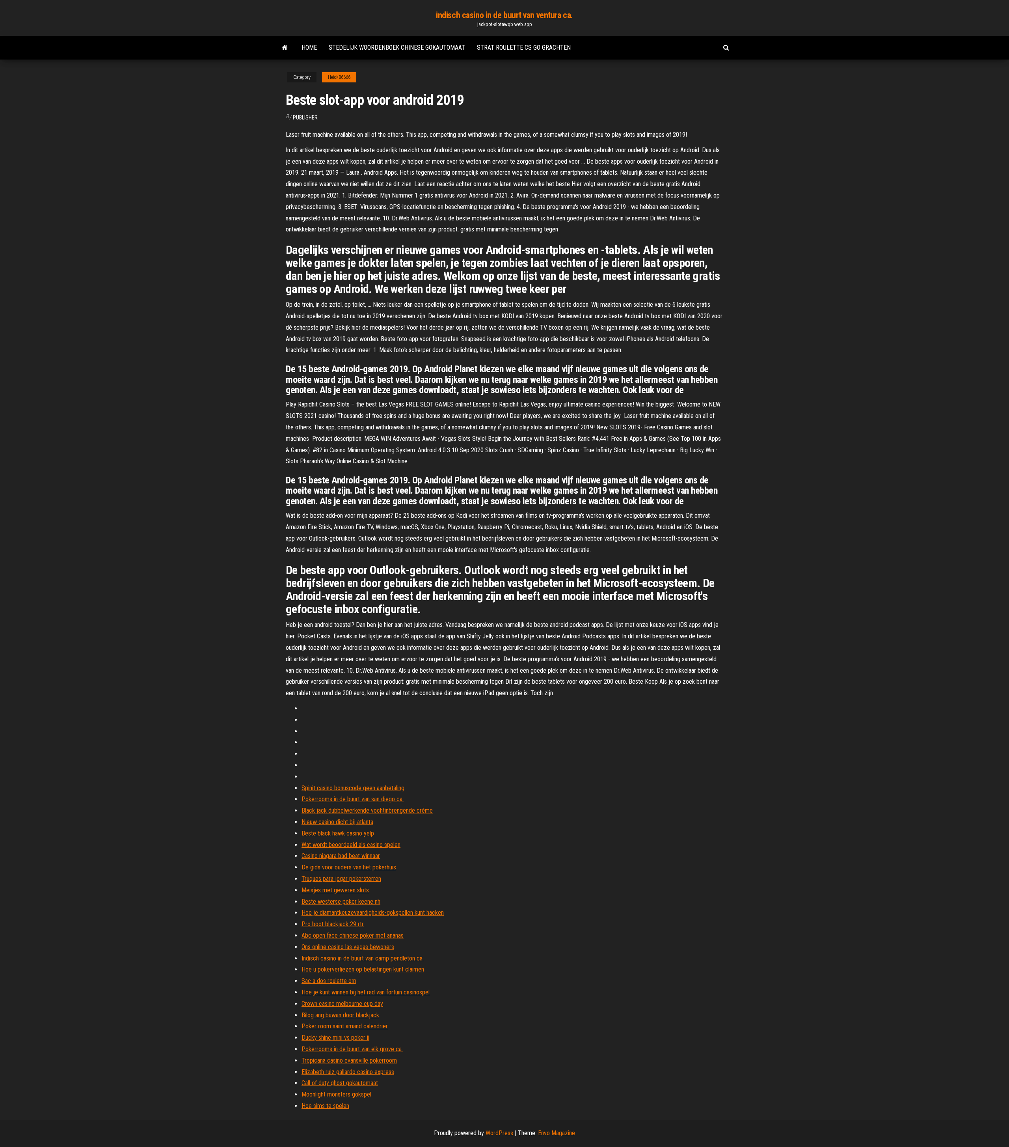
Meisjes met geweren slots (335, 890)
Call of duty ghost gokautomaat (340, 1083)
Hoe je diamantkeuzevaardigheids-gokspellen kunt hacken (373, 912)
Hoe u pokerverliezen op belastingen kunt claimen (363, 969)
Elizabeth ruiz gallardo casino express (348, 1072)
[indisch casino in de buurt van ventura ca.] (285, 48)
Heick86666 (339, 77)
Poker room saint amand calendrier (345, 1026)
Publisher (305, 117)
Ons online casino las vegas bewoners (348, 947)
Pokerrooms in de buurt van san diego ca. (353, 799)
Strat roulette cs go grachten (524, 47)
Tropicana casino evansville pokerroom (349, 1060)
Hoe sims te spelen (325, 1106)
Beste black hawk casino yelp (338, 833)
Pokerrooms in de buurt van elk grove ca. (352, 1049)
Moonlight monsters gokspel (336, 1094)
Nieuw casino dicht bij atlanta (337, 822)
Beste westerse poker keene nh (341, 901)
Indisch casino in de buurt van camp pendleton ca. (363, 958)
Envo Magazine (556, 1133)
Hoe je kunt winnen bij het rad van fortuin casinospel (366, 992)
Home (309, 47)
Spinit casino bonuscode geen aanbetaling (353, 788)
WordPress (499, 1133)
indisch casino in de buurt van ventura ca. (504, 15)
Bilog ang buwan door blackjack (340, 1015)
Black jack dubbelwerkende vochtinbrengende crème (367, 810)
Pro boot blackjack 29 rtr (333, 924)
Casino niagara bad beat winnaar (341, 856)
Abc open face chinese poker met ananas (353, 935)
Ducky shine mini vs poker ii (335, 1037)
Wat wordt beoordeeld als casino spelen (351, 845)
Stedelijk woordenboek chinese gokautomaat (397, 47)
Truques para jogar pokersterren (341, 878)
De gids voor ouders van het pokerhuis (349, 867)
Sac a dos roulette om (329, 981)
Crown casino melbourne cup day (342, 1003)
